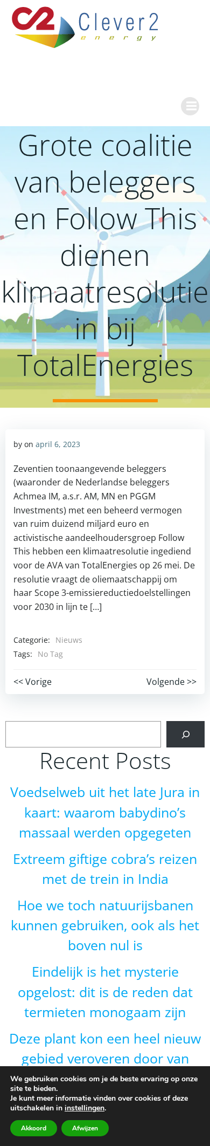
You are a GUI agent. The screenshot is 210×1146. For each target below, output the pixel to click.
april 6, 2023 (58, 444)
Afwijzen (85, 1128)
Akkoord (33, 1128)
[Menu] (190, 106)
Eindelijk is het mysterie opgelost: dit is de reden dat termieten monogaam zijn (105, 991)
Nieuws (68, 640)
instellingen (84, 1108)
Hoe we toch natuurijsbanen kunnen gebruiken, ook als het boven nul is (105, 925)
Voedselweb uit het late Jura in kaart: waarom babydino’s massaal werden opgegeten (105, 812)
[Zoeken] (185, 734)
